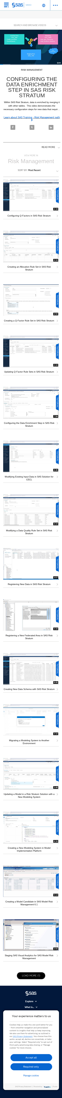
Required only (31, 1066)
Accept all (31, 1057)
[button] (32, 24)
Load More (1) (32, 975)
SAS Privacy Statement (23, 1036)
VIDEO (28, 5)
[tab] (31, 25)
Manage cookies (31, 1075)
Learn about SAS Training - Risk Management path (32, 117)
